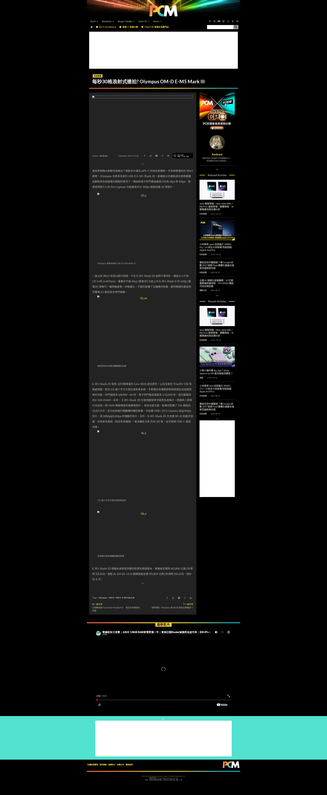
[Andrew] (217, 142)
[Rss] (237, 21)
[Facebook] (209, 21)
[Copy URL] (162, 155)
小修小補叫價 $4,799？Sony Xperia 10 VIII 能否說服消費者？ (216, 372)
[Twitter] (232, 21)
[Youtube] (219, 21)
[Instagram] (214, 21)
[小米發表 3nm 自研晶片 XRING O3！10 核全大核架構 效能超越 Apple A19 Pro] (217, 230)
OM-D (111, 597)
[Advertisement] (163, 49)
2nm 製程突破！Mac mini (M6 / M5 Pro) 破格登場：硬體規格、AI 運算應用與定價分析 (216, 206)
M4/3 (118, 597)
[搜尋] (235, 27)
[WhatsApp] (150, 155)
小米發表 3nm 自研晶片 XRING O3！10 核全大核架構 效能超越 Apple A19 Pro (216, 247)
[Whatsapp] (228, 21)
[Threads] (223, 21)
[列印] (168, 155)
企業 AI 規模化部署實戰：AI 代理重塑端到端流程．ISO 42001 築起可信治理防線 (217, 283)
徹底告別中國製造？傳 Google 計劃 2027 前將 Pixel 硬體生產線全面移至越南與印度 (217, 265)
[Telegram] (156, 155)
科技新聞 (97, 76)
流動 (201, 378)
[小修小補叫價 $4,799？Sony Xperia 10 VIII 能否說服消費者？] (217, 357)
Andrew (104, 155)
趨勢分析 (203, 290)
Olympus (102, 597)
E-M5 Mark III (128, 597)
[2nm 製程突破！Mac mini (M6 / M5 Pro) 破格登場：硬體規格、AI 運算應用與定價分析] (217, 190)
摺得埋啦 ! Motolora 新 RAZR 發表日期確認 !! (172, 607)
